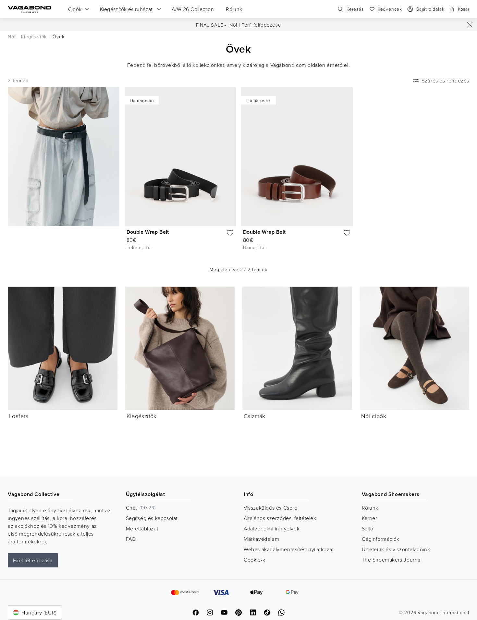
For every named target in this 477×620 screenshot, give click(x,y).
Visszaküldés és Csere (271, 507)
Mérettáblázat (142, 528)
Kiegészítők (142, 416)
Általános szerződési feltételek (280, 518)
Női (233, 24)
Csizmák (254, 416)
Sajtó (367, 528)
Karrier (369, 518)
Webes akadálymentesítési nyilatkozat (289, 549)
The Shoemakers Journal (392, 559)
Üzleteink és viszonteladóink (396, 549)
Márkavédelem (261, 538)
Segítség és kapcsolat (152, 518)
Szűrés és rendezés (445, 80)
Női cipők (373, 416)
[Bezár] (470, 24)
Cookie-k (254, 559)
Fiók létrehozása (33, 560)
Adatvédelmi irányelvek (272, 528)
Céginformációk (380, 538)
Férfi (246, 24)
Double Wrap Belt (148, 232)
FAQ (131, 538)
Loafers (19, 416)
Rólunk (370, 507)
